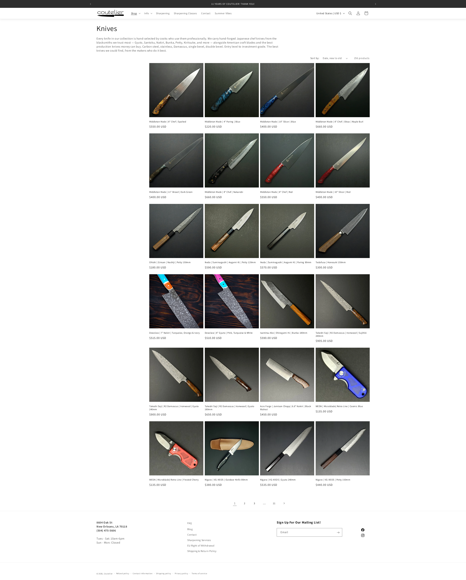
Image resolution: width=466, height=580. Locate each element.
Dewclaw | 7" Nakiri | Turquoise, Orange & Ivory (174, 332)
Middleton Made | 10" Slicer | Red (333, 192)
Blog (190, 529)
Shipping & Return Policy (201, 551)
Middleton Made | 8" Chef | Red (276, 192)
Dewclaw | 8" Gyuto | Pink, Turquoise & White (229, 332)
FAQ (189, 523)
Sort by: (314, 58)
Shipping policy (163, 573)
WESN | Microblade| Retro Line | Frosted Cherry (174, 479)
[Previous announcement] (90, 4)
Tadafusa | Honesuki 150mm (331, 262)
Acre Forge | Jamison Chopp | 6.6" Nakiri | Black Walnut (285, 408)
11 (274, 503)
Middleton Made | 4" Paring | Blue (222, 121)
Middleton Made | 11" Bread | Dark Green (170, 192)
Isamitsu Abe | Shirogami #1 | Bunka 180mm (283, 332)
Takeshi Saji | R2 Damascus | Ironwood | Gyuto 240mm (174, 408)
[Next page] (284, 503)
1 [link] (235, 503)
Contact (192, 534)
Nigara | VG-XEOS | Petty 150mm (333, 479)
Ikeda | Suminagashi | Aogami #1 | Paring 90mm (285, 262)
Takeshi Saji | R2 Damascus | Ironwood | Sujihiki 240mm (341, 334)
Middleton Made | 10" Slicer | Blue (278, 121)
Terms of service (199, 573)
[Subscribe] (338, 532)
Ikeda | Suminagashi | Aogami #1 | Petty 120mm (230, 262)
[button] (135, 13)
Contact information (142, 573)
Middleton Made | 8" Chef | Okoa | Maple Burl (339, 121)
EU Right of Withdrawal (200, 545)
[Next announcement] (376, 4)
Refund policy (122, 573)
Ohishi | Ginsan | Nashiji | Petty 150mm (170, 262)
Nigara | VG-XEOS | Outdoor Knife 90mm (226, 479)
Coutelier (108, 573)
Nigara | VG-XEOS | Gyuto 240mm (278, 479)
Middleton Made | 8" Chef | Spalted (167, 121)
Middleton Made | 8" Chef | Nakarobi (224, 192)
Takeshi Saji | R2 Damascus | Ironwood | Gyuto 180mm (229, 408)
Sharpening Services (199, 540)
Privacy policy (181, 573)
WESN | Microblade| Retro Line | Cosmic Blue (339, 406)
